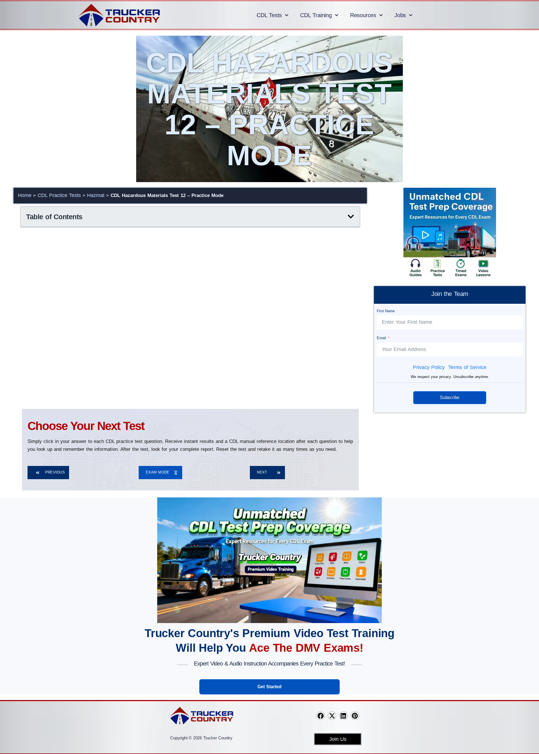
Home (24, 195)
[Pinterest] (355, 715)
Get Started (269, 686)
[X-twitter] (332, 715)
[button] (350, 216)
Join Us (337, 739)
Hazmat (95, 195)
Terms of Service (467, 367)
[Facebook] (320, 715)
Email (381, 338)
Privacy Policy (429, 367)
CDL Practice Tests (59, 195)
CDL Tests (269, 15)
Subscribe (450, 397)
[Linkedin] (343, 715)
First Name (385, 311)
